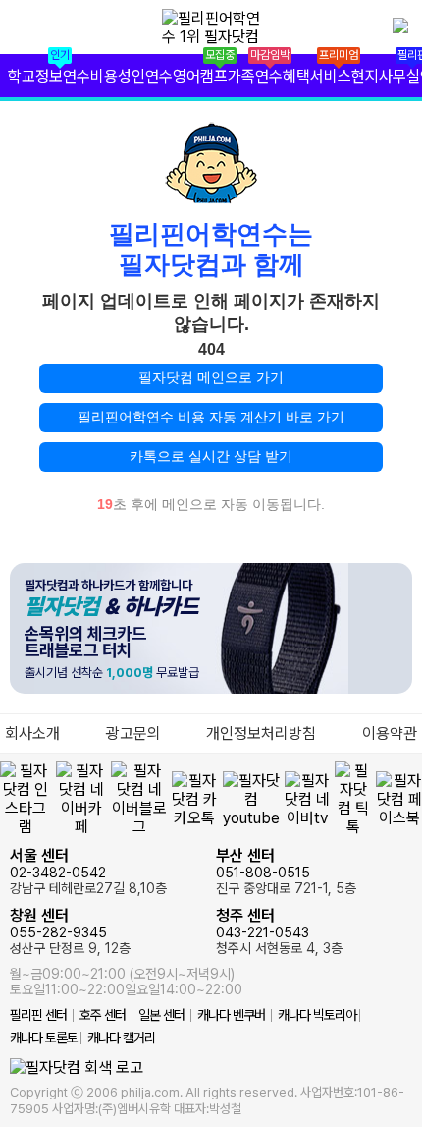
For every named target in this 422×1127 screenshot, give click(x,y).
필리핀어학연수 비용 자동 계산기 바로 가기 (211, 416)
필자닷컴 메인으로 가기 (211, 377)
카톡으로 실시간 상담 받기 (211, 456)
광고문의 (133, 733)
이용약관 (389, 733)
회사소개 (32, 733)
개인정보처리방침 (261, 733)
